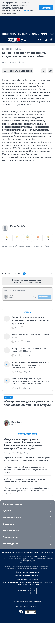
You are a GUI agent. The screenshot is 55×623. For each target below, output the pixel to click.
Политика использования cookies (27, 575)
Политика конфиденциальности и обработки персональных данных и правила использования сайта (27, 583)
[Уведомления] (46, 39)
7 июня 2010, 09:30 (9, 62)
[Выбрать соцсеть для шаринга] (50, 70)
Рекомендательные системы (27, 579)
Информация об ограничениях (27, 572)
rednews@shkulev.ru (39, 556)
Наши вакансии (11, 530)
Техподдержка (10, 537)
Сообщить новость (12, 504)
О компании (9, 524)
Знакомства (24, 34)
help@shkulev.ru (33, 562)
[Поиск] (40, 39)
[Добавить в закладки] (43, 70)
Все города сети (11, 543)
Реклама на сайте (12, 517)
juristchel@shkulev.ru (27, 560)
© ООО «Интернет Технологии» (27, 606)
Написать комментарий (20, 71)
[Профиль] (52, 39)
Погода (35, 34)
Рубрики (7, 510)
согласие (25, 10)
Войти (11, 298)
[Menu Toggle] (3, 39)
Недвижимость (9, 34)
